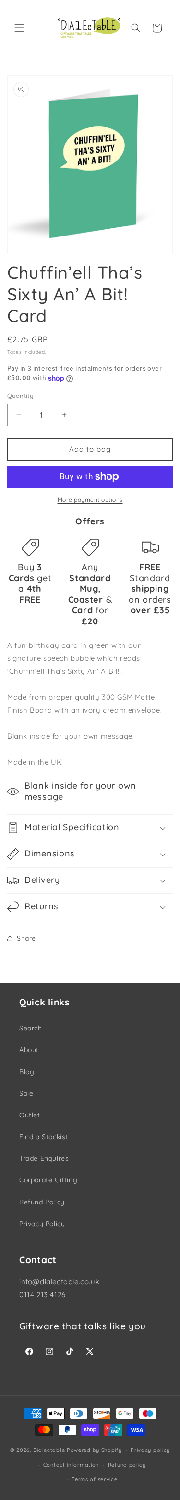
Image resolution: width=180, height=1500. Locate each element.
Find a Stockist (43, 1136)
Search (30, 1028)
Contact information (71, 1465)
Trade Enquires (44, 1158)
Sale (26, 1093)
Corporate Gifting (48, 1180)
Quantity (20, 395)
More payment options (90, 499)
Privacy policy (150, 1450)
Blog (26, 1071)
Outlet (29, 1115)
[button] (19, 27)
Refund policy (127, 1465)
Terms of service (94, 1479)
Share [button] (26, 938)
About (29, 1049)
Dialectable (49, 1450)
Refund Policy (42, 1202)
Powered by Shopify (94, 1450)
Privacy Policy (42, 1223)
